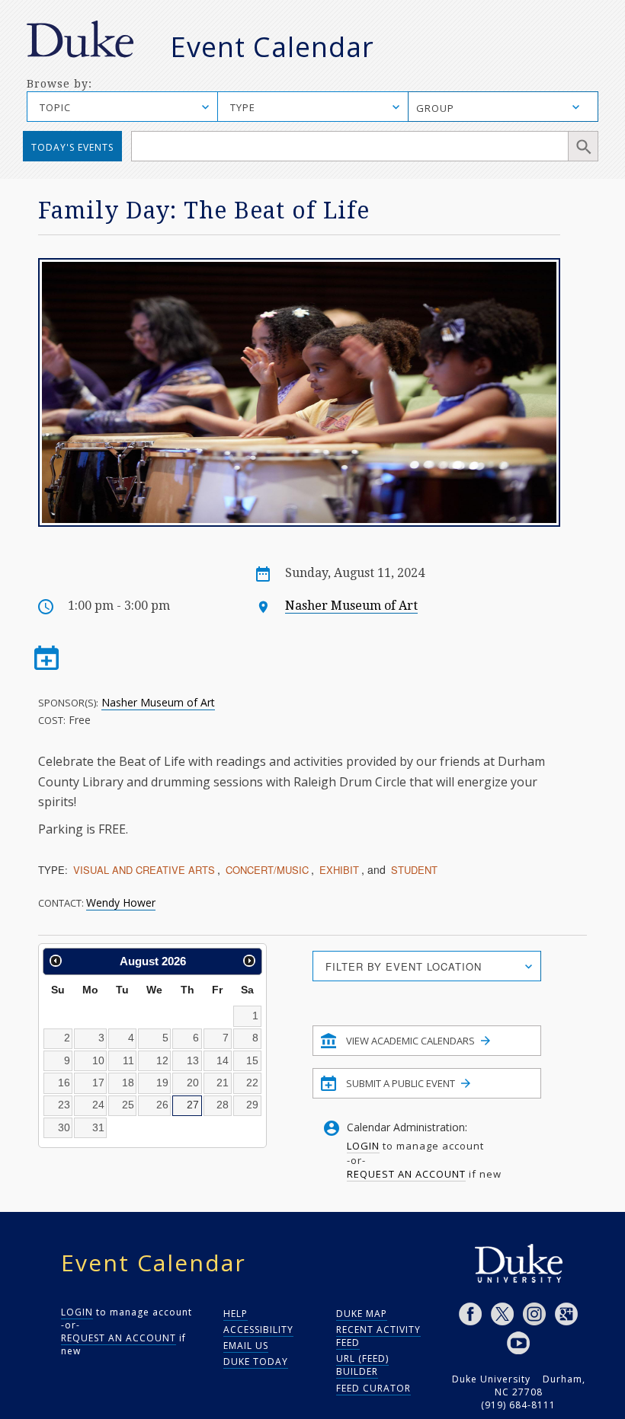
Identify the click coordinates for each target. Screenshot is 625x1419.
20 (193, 1082)
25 (128, 1105)
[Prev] (55, 960)
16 (64, 1082)
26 (162, 1105)
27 (193, 1105)
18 (128, 1082)
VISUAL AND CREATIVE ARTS (144, 870)
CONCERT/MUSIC (267, 870)
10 (98, 1060)
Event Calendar (272, 46)
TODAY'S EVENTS (72, 147)
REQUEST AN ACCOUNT (406, 1174)
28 (222, 1105)
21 (222, 1082)
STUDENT (414, 870)
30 (64, 1127)
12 (162, 1060)
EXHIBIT (339, 870)
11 (128, 1060)
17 (98, 1082)
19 (162, 1082)
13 (193, 1060)
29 (252, 1105)
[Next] (249, 960)
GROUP (435, 108)
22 (252, 1082)
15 (252, 1060)
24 (98, 1105)
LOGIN (363, 1146)
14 (222, 1060)
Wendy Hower (120, 902)
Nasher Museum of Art (351, 605)
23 (64, 1105)
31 (98, 1127)
